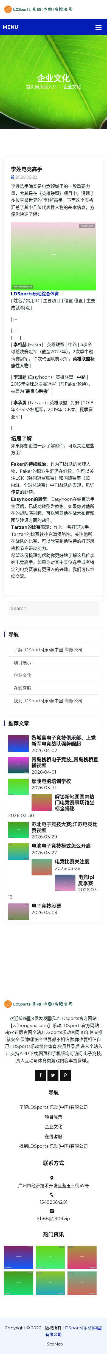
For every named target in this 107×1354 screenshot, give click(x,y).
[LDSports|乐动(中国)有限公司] (53, 9)
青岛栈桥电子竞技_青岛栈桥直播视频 (65, 763)
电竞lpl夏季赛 (86, 880)
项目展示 (22, 662)
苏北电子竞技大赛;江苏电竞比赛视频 (64, 827)
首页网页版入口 (41, 86)
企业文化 (22, 675)
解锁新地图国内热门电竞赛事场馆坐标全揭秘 (74, 803)
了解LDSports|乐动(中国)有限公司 (48, 649)
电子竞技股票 (46, 906)
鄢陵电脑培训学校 (51, 781)
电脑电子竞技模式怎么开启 (61, 846)
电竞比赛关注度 (72, 862)
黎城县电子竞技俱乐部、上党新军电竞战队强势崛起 (64, 741)
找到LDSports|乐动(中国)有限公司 (48, 700)
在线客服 (22, 688)
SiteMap (55, 1344)
